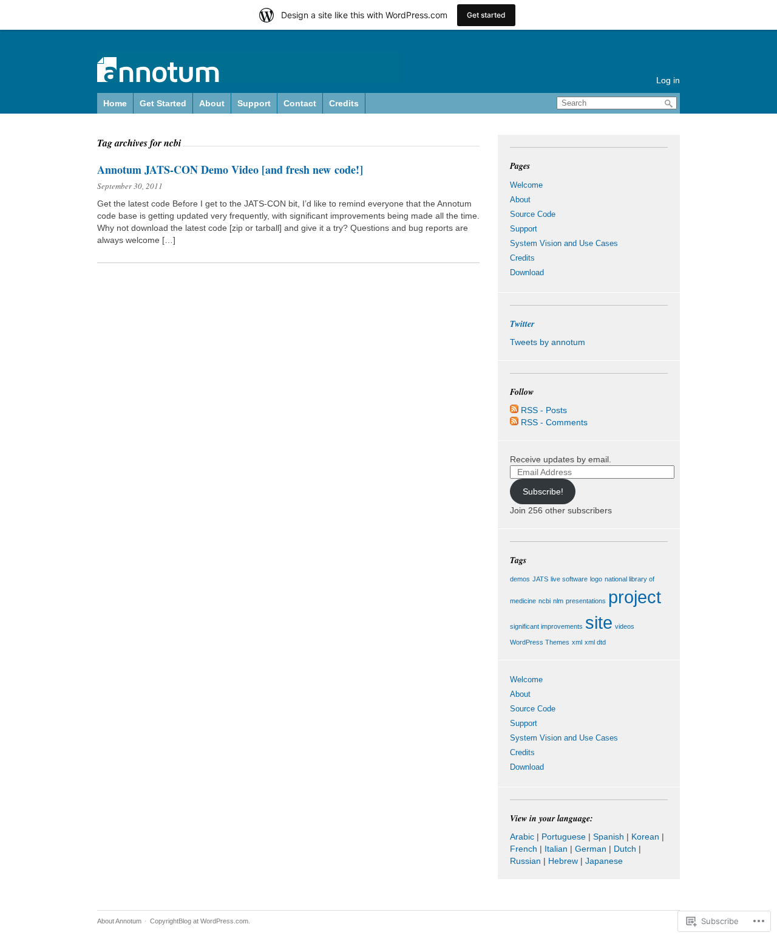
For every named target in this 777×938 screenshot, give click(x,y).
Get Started (163, 103)
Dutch (625, 849)
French (523, 849)
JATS (540, 579)
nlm (558, 600)
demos (520, 579)
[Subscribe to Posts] (514, 410)
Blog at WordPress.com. (214, 921)
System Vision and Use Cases (564, 243)
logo (596, 579)
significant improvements (546, 626)
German (590, 849)
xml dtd (595, 642)
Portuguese (563, 836)
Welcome (526, 185)
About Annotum (119, 921)
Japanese (604, 861)
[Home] (249, 75)
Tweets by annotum (547, 342)
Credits (344, 103)
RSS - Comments (554, 422)
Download (527, 272)
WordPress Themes (539, 642)
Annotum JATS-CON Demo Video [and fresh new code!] (230, 169)
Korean (645, 836)
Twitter (522, 324)
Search (669, 104)
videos (624, 626)
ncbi (544, 600)
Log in (668, 80)
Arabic (522, 836)
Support (254, 103)
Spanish (608, 836)
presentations (586, 600)
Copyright (164, 921)
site (598, 622)
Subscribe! (543, 491)
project (634, 597)
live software (569, 579)
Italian (556, 849)
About (212, 103)
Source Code (532, 214)
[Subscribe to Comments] (514, 422)
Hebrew (563, 861)
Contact (299, 103)
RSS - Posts (544, 410)
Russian (525, 861)
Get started (486, 14)
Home (115, 103)
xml (577, 642)
